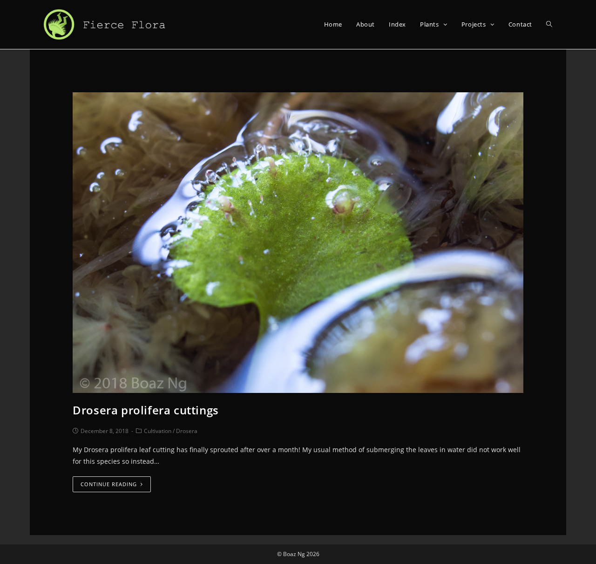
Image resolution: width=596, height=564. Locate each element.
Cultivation (157, 431)
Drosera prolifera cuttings (146, 410)
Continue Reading (109, 484)
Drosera (186, 431)
